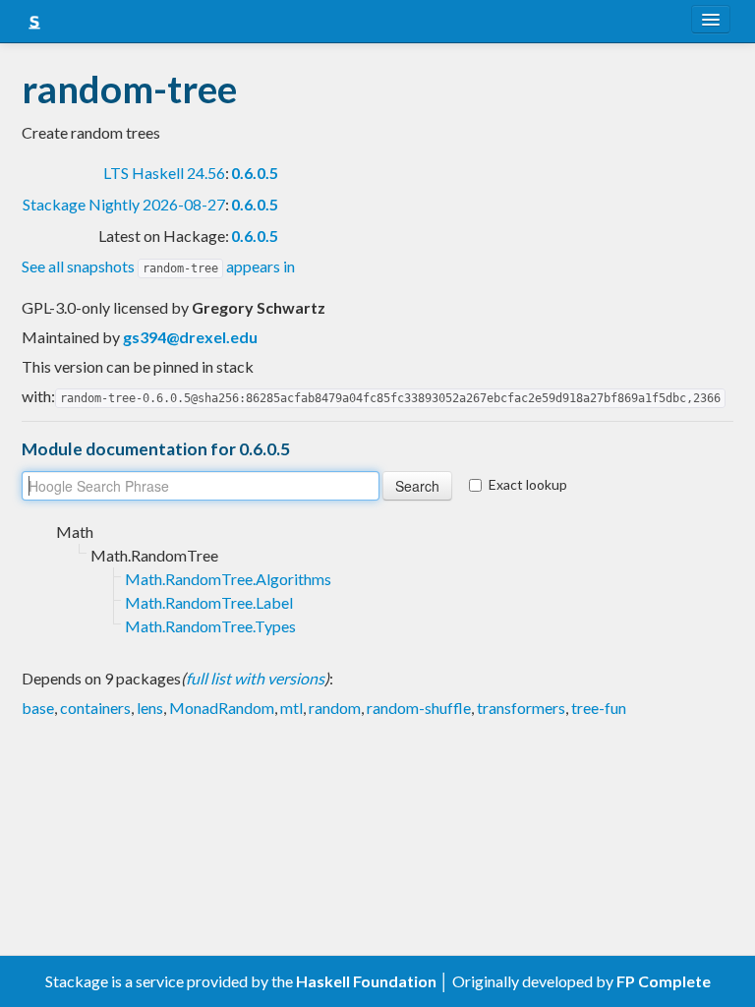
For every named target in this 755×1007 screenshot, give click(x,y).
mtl (291, 707)
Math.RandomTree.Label (209, 602)
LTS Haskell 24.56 (164, 172)
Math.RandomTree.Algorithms (228, 578)
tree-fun (598, 707)
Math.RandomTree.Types (210, 626)
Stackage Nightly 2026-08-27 (124, 204)
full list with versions (255, 678)
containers (95, 707)
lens (150, 707)
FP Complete (663, 981)
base (38, 707)
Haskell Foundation (366, 981)
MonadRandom (221, 707)
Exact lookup (528, 484)
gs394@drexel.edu (190, 336)
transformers (521, 707)
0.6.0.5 (254, 172)
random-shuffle (419, 707)
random (335, 707)
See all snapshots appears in (158, 266)
